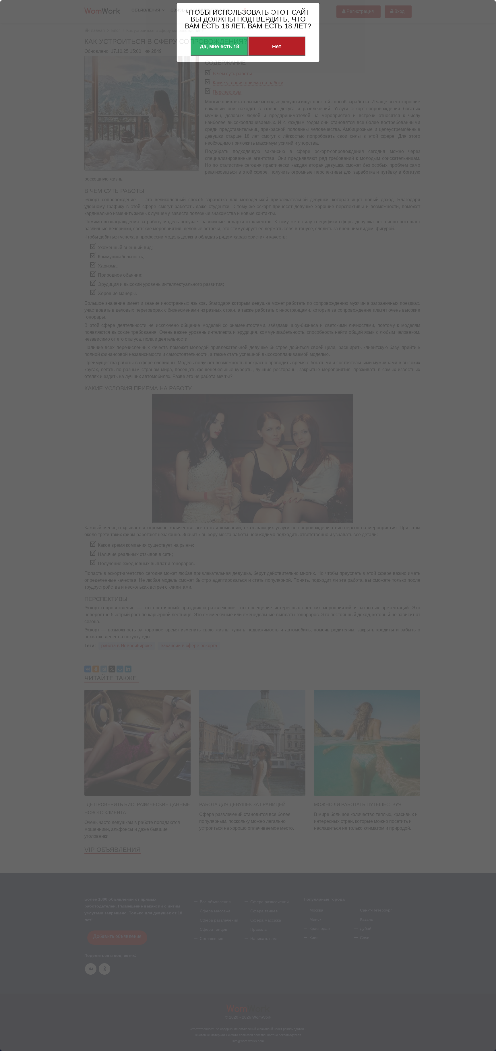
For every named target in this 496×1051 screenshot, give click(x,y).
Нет (276, 46)
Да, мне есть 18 (219, 46)
